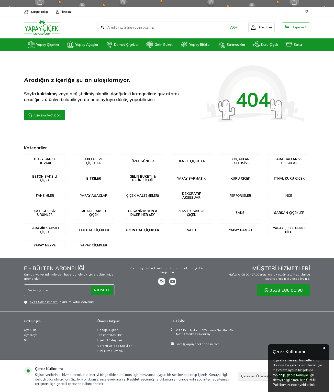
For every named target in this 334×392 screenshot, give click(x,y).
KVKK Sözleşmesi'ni (44, 302)
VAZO (191, 230)
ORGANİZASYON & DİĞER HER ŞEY (142, 213)
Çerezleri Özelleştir (256, 376)
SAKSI (240, 213)
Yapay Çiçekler (47, 44)
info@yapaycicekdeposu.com (198, 344)
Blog (27, 340)
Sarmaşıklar (236, 44)
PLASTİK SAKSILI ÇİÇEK (191, 213)
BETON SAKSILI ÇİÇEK (44, 178)
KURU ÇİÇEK (240, 178)
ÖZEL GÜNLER (143, 161)
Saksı (298, 44)
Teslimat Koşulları (109, 335)
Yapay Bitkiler (200, 44)
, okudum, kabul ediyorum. (62, 302)
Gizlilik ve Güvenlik (110, 351)
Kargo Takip (39, 11)
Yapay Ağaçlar (86, 44)
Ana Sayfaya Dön (47, 115)
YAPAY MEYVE (45, 245)
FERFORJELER (240, 195)
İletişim (66, 11)
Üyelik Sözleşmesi (110, 340)
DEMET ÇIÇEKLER (191, 161)
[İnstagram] (161, 281)
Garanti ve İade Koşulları (114, 345)
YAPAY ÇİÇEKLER (93, 245)
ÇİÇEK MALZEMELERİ (142, 195)
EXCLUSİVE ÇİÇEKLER (94, 161)
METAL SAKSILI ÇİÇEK (93, 213)
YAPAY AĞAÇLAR (93, 195)
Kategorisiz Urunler (45, 213)
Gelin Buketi (164, 44)
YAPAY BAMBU (240, 230)
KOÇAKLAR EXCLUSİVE (240, 161)
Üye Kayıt (30, 335)
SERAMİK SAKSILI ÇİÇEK (45, 230)
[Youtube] (172, 281)
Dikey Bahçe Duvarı (45, 161)
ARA (233, 27)
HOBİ (289, 195)
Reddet (133, 379)
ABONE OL (102, 290)
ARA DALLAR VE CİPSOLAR (289, 161)
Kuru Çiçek (269, 44)
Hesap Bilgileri (107, 330)
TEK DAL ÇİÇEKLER (93, 230)
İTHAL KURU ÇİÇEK (289, 178)
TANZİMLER (44, 195)
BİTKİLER (93, 178)
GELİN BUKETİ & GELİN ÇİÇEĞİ (143, 178)
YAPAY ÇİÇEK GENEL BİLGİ (289, 230)
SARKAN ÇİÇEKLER (289, 213)
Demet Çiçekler (126, 44)
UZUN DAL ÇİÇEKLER (142, 230)
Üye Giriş (30, 330)
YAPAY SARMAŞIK (191, 178)
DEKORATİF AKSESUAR (191, 195)
